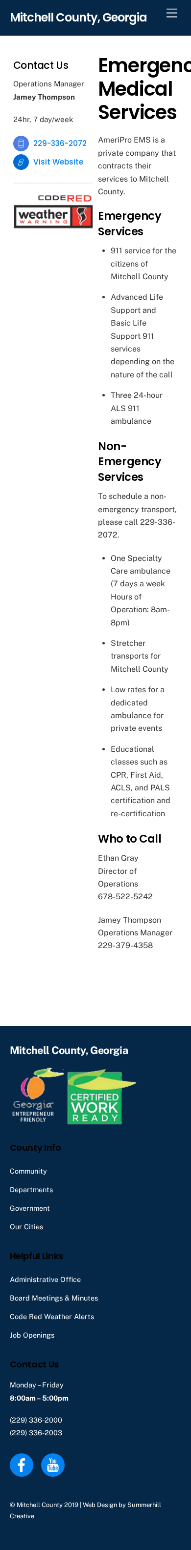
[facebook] (23, 1464)
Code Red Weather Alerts (52, 1316)
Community (28, 1171)
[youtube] (54, 1464)
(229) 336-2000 (36, 1420)
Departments (31, 1189)
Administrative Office (45, 1279)
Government (30, 1208)
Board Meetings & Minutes (54, 1298)
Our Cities (26, 1226)
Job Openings (32, 1335)
